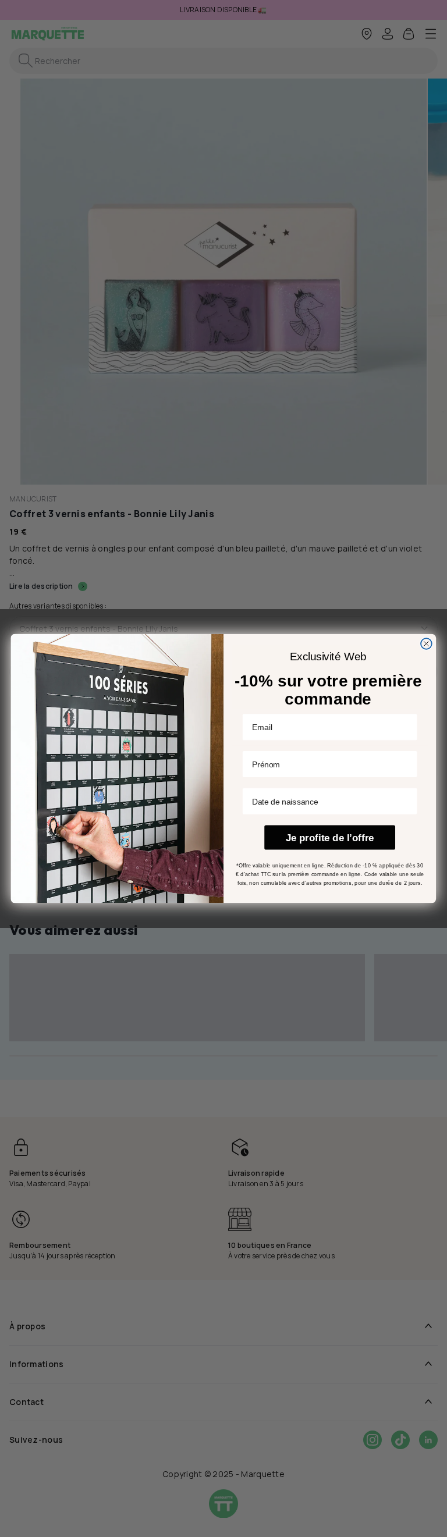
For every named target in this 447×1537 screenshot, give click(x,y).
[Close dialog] (426, 643)
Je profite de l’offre (330, 837)
